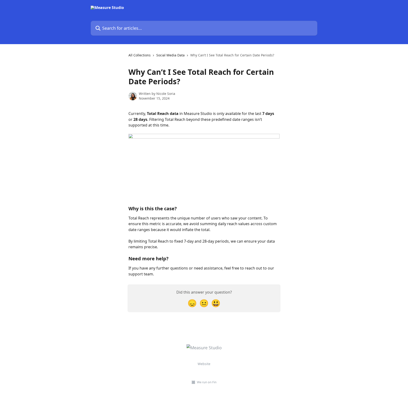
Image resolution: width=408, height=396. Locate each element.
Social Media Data (170, 55)
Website (204, 364)
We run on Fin (207, 382)
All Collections (139, 55)
